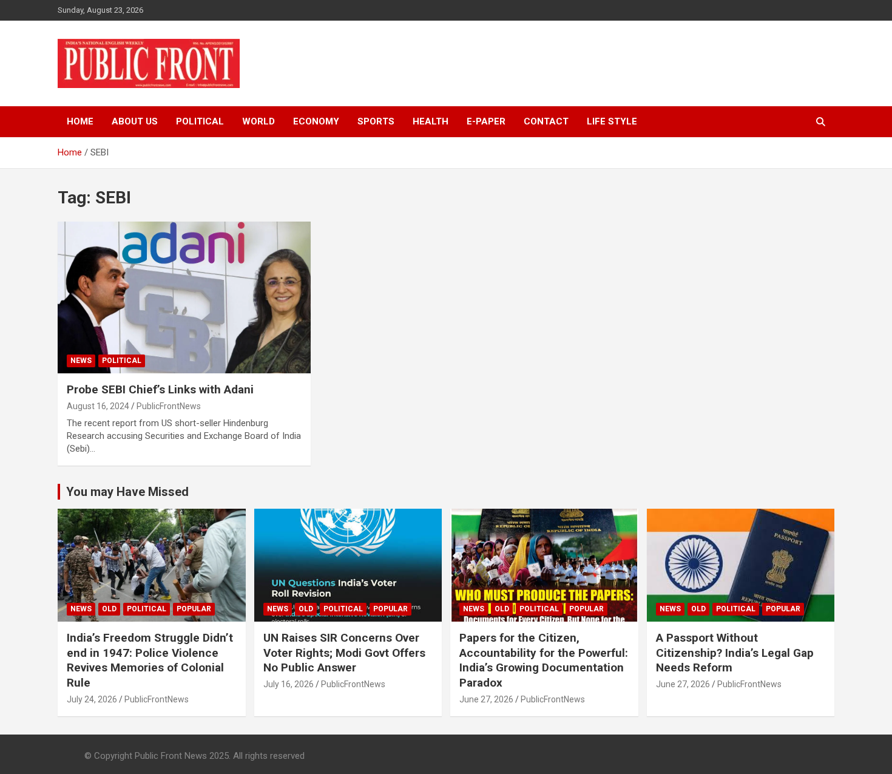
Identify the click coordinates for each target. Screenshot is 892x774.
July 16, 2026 (288, 684)
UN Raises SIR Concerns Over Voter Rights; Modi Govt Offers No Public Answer (344, 652)
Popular (194, 609)
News (81, 360)
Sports (375, 121)
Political (200, 121)
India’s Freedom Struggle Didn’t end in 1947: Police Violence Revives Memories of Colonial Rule (150, 660)
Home (80, 121)
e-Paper (486, 121)
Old (109, 609)
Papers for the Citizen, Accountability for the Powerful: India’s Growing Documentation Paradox (543, 660)
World (258, 121)
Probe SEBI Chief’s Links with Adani (160, 389)
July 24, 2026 (92, 699)
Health (430, 121)
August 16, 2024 (98, 406)
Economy (316, 121)
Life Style (612, 121)
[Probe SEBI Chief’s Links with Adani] (184, 297)
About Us (135, 121)
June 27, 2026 (486, 699)
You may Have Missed (127, 491)
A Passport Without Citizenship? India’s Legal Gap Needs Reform (735, 652)
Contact (546, 121)
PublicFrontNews (169, 406)
